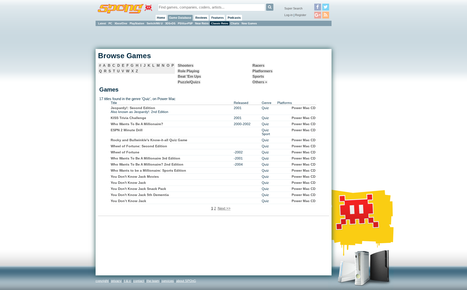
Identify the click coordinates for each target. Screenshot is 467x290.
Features (217, 17)
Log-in (288, 15)
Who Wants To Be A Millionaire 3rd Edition (145, 158)
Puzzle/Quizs (189, 82)
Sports (258, 76)
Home (161, 17)
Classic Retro (219, 23)
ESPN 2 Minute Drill (127, 130)
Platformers (262, 71)
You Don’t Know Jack (128, 201)
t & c (127, 281)
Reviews (201, 17)
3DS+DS (170, 23)
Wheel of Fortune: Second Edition (139, 146)
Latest (102, 23)
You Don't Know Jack (128, 183)
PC (110, 23)
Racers (258, 65)
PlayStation (137, 23)
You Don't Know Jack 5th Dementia (140, 195)
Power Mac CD (303, 108)
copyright (102, 281)
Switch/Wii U (155, 23)
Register (300, 15)
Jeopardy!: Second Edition (133, 108)
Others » (259, 82)
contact (139, 281)
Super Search (293, 8)
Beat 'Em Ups (189, 76)
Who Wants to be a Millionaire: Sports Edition (148, 170)
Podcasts (234, 17)
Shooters (185, 65)
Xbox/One (121, 23)
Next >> (224, 208)
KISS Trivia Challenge (128, 118)
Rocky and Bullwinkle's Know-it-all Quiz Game (149, 140)
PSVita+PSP (185, 23)
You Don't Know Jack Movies (135, 176)
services (168, 281)
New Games (249, 23)
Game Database (180, 17)
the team (153, 281)
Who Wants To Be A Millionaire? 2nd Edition (147, 164)
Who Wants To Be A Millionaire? (137, 124)
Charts (235, 23)
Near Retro (202, 23)
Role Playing (188, 71)
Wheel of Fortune (125, 152)
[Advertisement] (353, 100)
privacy (116, 281)
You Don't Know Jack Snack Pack (138, 189)
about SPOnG (186, 281)
